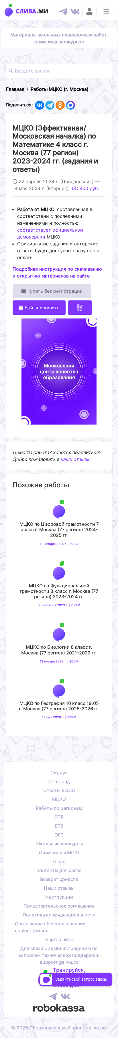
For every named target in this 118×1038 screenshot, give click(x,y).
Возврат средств (59, 879)
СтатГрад (59, 781)
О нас (59, 861)
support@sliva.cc (59, 962)
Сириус (59, 772)
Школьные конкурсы (59, 844)
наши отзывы (75, 459)
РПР (59, 817)
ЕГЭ (59, 826)
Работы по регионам (59, 808)
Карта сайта (59, 939)
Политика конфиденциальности (59, 915)
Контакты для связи (59, 870)
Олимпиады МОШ (59, 852)
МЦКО (59, 799)
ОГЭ (59, 835)
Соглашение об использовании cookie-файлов (50, 927)
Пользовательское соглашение (59, 906)
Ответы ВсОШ (59, 790)
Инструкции (59, 897)
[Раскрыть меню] (106, 11)
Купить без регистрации (54, 291)
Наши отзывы (59, 888)
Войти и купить (41, 307)
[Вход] (89, 11)
